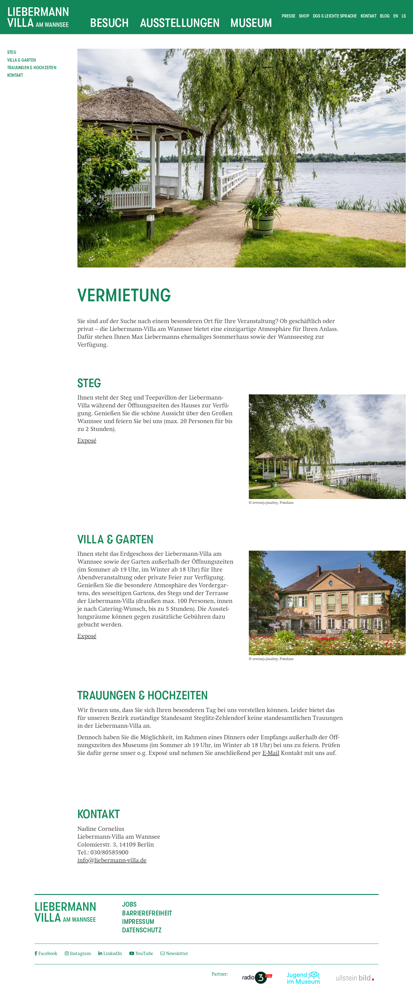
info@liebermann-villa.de (112, 861)
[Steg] (327, 446)
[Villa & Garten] (327, 603)
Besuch (109, 22)
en (395, 16)
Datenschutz (141, 930)
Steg (11, 52)
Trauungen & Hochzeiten (31, 67)
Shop (304, 16)
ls (404, 16)
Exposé (86, 441)
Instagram (80, 954)
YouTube (144, 954)
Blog (385, 16)
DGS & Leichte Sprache (335, 16)
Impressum (138, 922)
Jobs (129, 904)
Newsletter (176, 954)
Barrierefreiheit (147, 913)
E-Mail (270, 754)
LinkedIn (112, 954)
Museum (251, 22)
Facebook (47, 954)
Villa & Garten (21, 60)
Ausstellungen (180, 22)
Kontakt (369, 16)
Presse (288, 16)
